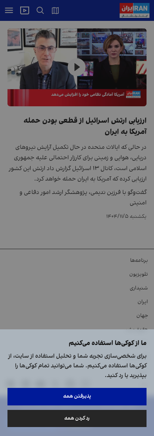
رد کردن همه (77, 418)
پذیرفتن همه (77, 396)
